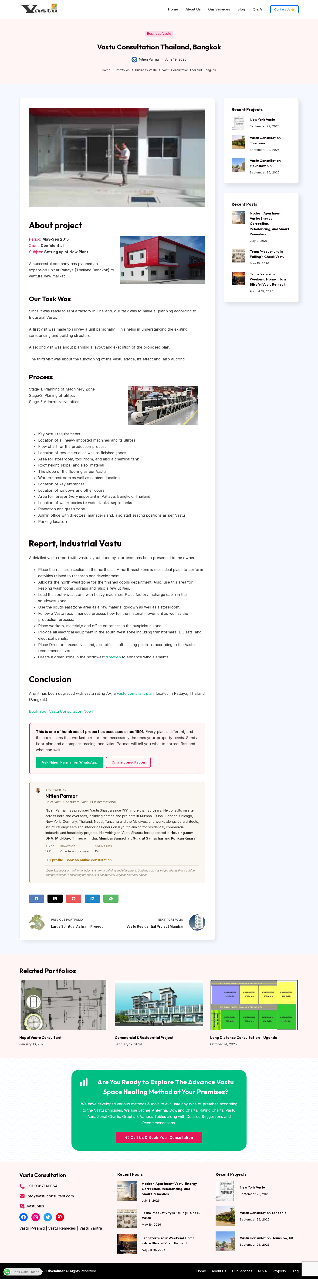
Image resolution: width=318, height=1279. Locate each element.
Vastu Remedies (62, 1228)
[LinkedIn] (92, 899)
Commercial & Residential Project (144, 1037)
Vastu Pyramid (32, 1228)
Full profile (54, 860)
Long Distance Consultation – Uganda (243, 1037)
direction (113, 657)
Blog (241, 9)
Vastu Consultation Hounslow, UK (267, 1238)
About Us (193, 9)
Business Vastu (159, 33)
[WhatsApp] (110, 899)
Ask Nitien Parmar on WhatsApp (69, 762)
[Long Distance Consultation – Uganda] (254, 1005)
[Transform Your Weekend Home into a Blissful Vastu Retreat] (238, 278)
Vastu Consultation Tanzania (263, 1212)
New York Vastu (262, 119)
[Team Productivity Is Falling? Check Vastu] (238, 256)
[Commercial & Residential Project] (159, 1005)
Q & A (257, 9)
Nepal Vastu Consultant (40, 1037)
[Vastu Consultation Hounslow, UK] (238, 165)
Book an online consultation (89, 860)
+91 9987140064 (42, 1186)
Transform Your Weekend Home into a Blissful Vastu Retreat (268, 279)
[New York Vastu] (238, 123)
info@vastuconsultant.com (50, 1196)
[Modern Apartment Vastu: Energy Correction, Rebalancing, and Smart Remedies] (238, 217)
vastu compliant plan (135, 693)
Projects (279, 1271)
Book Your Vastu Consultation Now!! (61, 711)
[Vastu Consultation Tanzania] (238, 142)
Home (173, 9)
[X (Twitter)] (55, 899)
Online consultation (128, 762)
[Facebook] (36, 899)
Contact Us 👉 (284, 9)
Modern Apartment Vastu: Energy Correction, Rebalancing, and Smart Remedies (169, 1188)
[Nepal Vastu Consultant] (63, 1005)
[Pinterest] (73, 899)
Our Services (219, 9)
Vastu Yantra (90, 1228)
